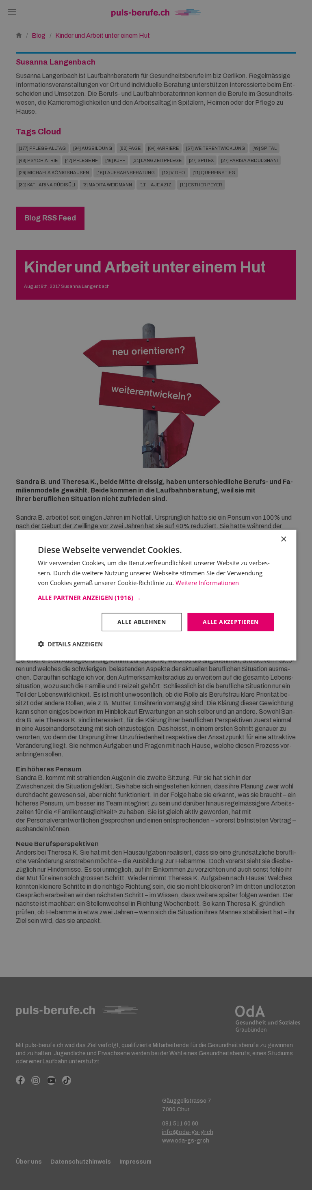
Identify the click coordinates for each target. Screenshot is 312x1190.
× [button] (283, 539)
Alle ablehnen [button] (141, 622)
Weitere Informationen (207, 583)
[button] (156, 597)
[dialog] (155, 594)
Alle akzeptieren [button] (230, 622)
